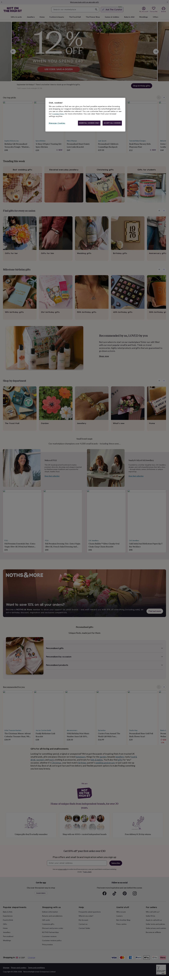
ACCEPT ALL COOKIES (112, 123)
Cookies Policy (58, 114)
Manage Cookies (57, 123)
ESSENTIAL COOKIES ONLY (89, 123)
